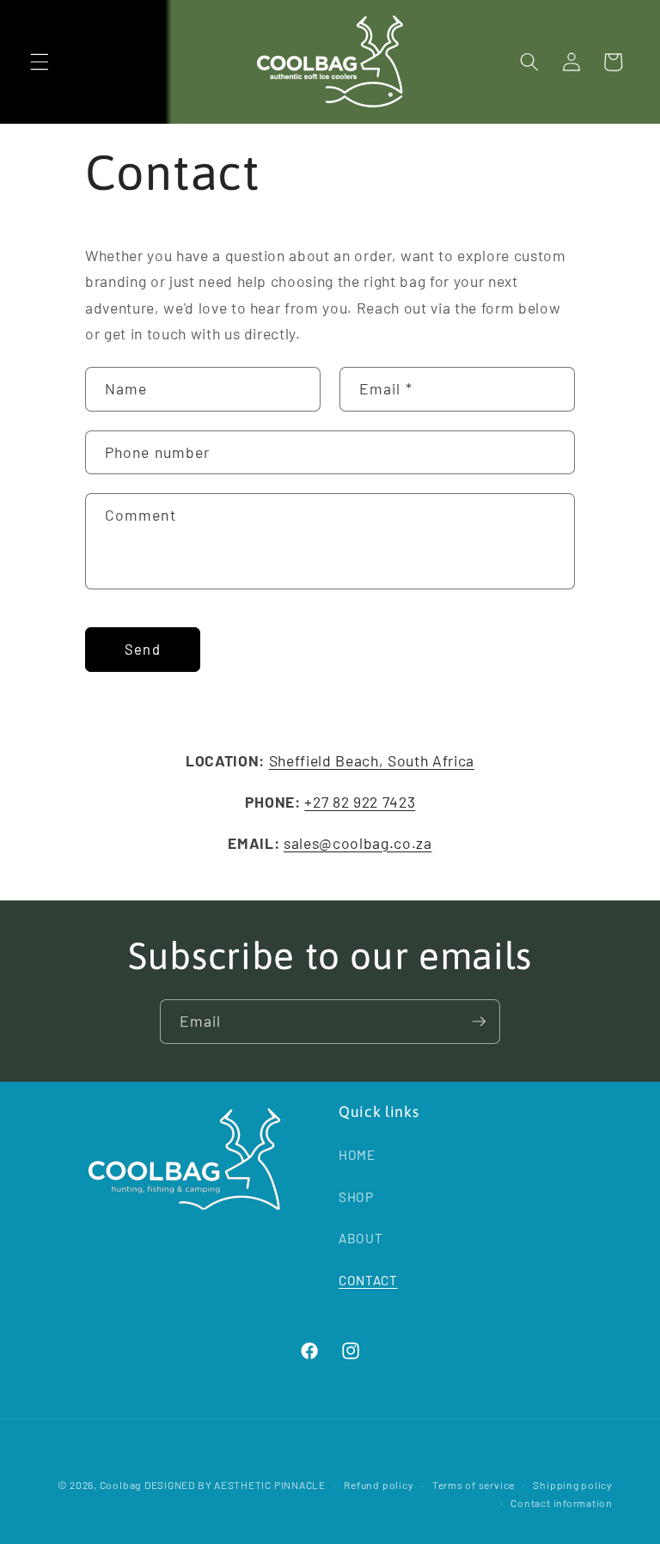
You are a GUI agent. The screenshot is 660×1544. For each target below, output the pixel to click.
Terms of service (473, 1485)
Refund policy (378, 1485)
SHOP (356, 1197)
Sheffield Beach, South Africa (371, 760)
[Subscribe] (478, 1021)
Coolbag (120, 1485)
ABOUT (360, 1238)
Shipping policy (573, 1485)
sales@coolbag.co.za (358, 842)
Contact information (561, 1503)
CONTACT (368, 1280)
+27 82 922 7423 (359, 801)
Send (142, 648)
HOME (357, 1155)
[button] (39, 61)
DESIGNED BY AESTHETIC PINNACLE (235, 1485)
